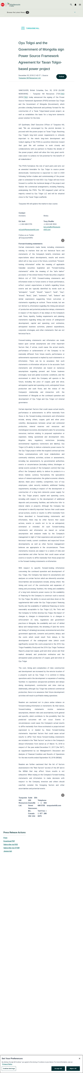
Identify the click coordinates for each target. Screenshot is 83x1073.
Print (5, 838)
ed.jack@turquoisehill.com (29, 229)
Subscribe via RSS (10, 844)
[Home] (10, 4)
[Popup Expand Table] (62, 240)
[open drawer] (80, 4)
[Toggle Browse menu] (75, 12)
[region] (41, 1064)
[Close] (79, 1058)
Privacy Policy (7, 1064)
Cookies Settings (9, 1068)
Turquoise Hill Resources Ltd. (29, 78)
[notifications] (75, 4)
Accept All (58, 1068)
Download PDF (9, 841)
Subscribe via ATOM (11, 848)
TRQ (62, 94)
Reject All (73, 1068)
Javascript (7, 851)
